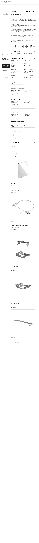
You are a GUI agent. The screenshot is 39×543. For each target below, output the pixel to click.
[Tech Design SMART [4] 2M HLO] (13, 147)
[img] (12, 46)
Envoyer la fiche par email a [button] (6, 71)
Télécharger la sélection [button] (6, 66)
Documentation (5, 54)
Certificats (4, 61)
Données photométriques (5, 59)
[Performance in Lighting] (10, 2)
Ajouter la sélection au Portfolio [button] (6, 77)
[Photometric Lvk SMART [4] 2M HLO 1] (13, 136)
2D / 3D (3, 56)
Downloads (14, 192)
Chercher (34, 2)
